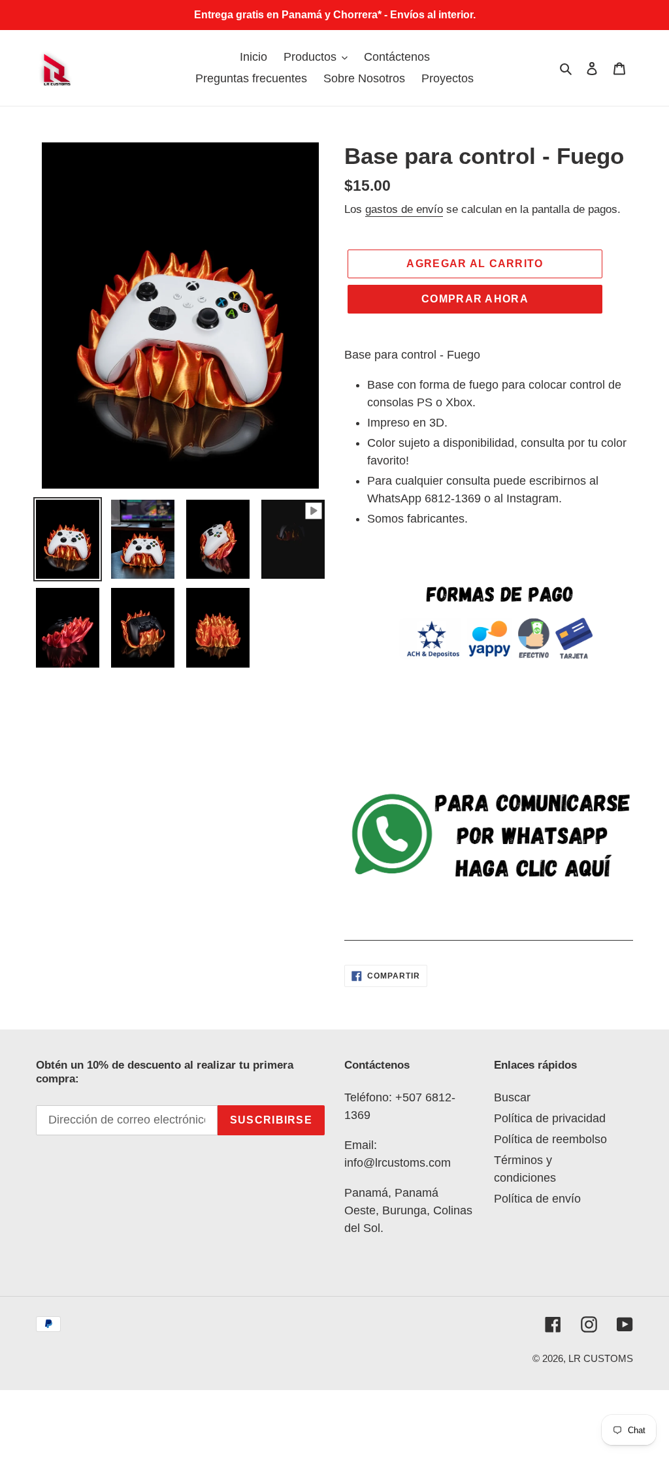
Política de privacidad (550, 1118)
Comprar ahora (475, 298)
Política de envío (537, 1198)
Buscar (512, 1097)
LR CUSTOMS (600, 1358)
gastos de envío (404, 209)
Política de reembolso (550, 1139)
